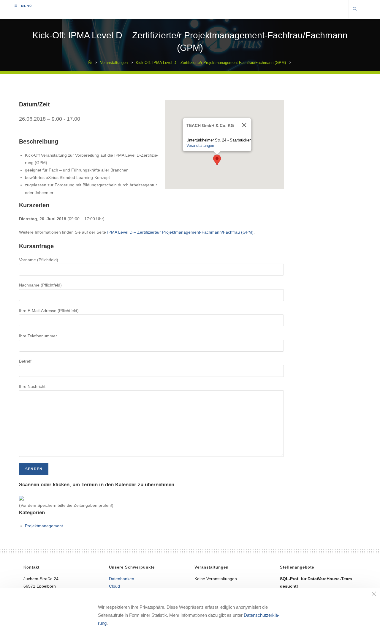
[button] (217, 160)
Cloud (114, 586)
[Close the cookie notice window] (373, 594)
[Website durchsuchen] (355, 9)
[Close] (244, 125)
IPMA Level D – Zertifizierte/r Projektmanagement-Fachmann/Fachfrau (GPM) (180, 232)
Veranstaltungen (200, 145)
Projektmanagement (44, 525)
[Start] (90, 62)
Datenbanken (121, 578)
